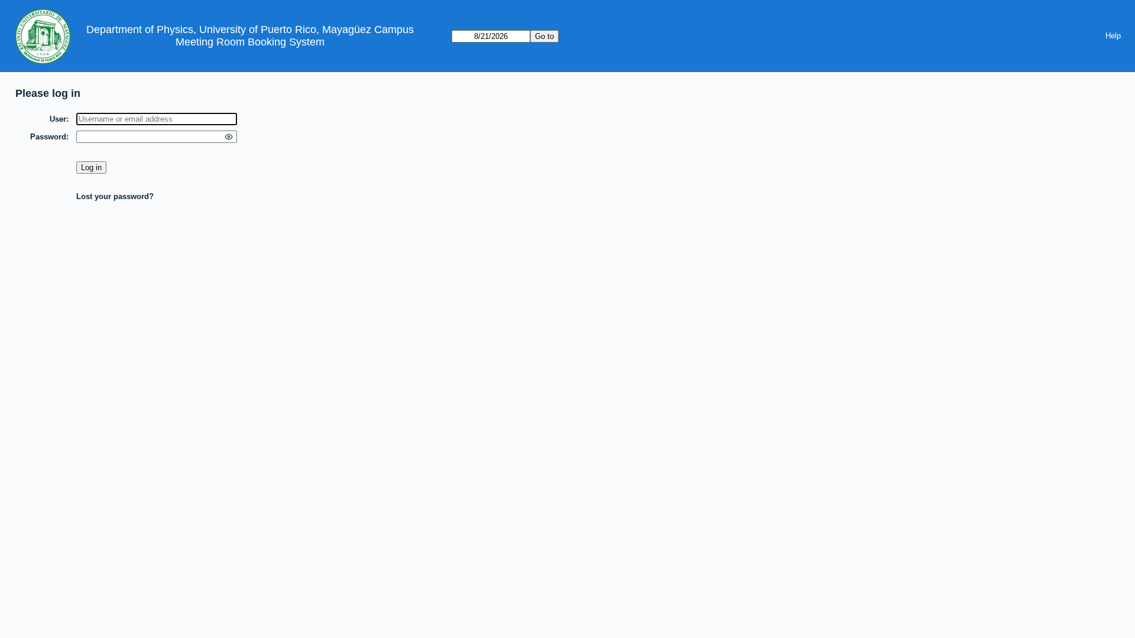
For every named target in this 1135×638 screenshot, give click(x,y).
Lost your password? (115, 196)
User (58, 119)
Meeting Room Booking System (250, 42)
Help (1113, 35)
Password (48, 136)
